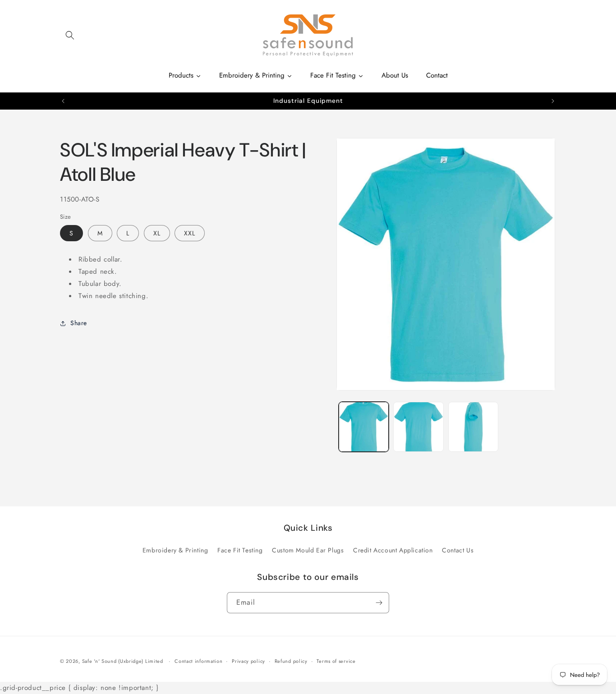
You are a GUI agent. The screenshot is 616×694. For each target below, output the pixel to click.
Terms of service (336, 661)
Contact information (198, 661)
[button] (70, 35)
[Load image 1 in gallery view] (364, 427)
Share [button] (78, 322)
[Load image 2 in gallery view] (418, 427)
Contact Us (457, 550)
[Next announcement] (553, 101)
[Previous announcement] (63, 101)
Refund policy (291, 661)
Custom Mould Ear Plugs (308, 550)
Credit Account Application (393, 550)
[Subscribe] (379, 602)
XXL (189, 233)
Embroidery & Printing (175, 550)
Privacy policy (248, 661)
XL (157, 233)
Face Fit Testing (240, 550)
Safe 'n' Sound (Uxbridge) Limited (122, 661)
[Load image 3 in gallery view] (473, 427)
